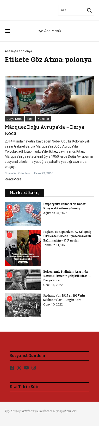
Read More (13, 179)
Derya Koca (14, 119)
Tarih (30, 119)
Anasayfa (11, 51)
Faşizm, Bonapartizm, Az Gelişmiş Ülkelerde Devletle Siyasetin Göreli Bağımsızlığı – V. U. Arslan (67, 236)
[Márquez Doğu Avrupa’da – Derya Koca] (49, 95)
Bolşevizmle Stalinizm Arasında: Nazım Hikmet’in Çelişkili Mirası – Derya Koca (67, 276)
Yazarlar (43, 119)
